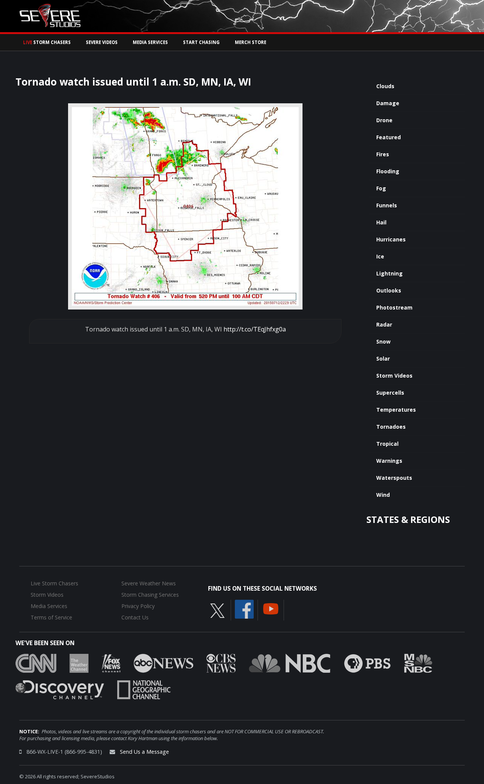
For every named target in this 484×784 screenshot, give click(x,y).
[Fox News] (111, 662)
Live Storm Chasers (54, 583)
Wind (383, 494)
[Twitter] (217, 610)
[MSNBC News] (418, 662)
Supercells (390, 392)
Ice (380, 256)
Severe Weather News (148, 583)
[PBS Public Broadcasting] (367, 662)
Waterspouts (394, 477)
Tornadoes (391, 426)
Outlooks (388, 290)
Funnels (386, 205)
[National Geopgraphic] (144, 689)
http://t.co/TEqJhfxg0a (254, 329)
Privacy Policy (138, 606)
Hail (381, 222)
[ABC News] (163, 662)
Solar (383, 358)
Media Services (150, 42)
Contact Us (135, 617)
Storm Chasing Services (150, 594)
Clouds (385, 86)
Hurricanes (391, 239)
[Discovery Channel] (60, 689)
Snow (383, 341)
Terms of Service (51, 617)
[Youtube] (271, 608)
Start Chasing (201, 42)
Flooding (387, 171)
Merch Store (250, 42)
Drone (384, 120)
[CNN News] (36, 662)
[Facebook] (244, 608)
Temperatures (396, 409)
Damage (387, 103)
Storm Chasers (47, 42)
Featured (388, 137)
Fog (381, 188)
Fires (382, 154)
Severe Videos (102, 42)
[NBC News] (289, 662)
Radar (384, 324)
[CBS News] (221, 662)
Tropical (387, 443)
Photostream (394, 307)
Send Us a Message (144, 751)
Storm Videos (394, 375)
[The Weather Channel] (79, 662)
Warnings (389, 460)
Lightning (389, 273)
